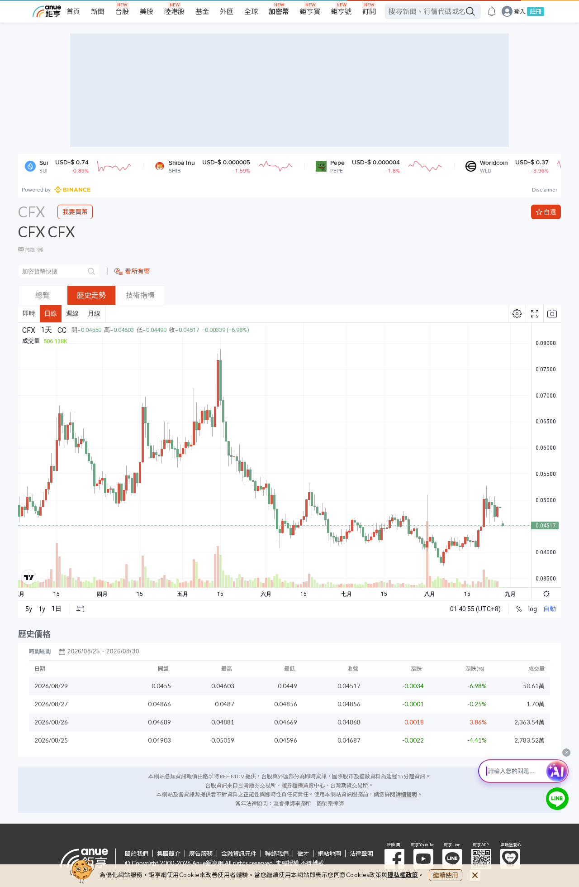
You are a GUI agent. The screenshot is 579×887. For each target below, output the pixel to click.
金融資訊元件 (238, 853)
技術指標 (140, 295)
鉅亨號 (341, 11)
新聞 (97, 11)
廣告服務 (201, 853)
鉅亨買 (310, 11)
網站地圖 (329, 853)
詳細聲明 (406, 794)
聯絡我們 (277, 853)
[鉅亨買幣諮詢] (557, 798)
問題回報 (34, 249)
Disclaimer (544, 189)
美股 (146, 11)
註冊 (535, 11)
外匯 (226, 11)
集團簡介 (168, 853)
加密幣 (279, 11)
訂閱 (369, 11)
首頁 (73, 11)
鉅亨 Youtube (423, 859)
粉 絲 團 (394, 859)
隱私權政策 (403, 874)
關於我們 (136, 853)
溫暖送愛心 (510, 859)
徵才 (303, 853)
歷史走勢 (91, 295)
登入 (520, 11)
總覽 (42, 295)
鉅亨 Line (452, 859)
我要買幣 (75, 212)
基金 (202, 11)
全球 (251, 11)
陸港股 (174, 11)
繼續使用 (445, 875)
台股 (122, 11)
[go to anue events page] (491, 11)
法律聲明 (361, 853)
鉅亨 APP (481, 859)
